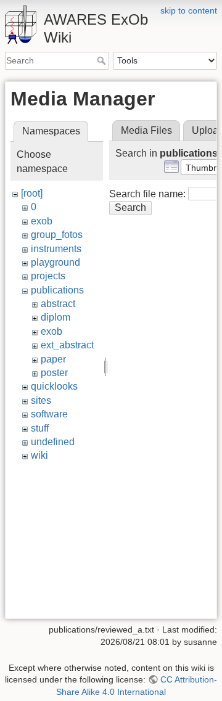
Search (103, 60)
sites (41, 400)
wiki (39, 455)
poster (54, 372)
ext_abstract (67, 345)
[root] (32, 193)
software (49, 414)
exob (41, 221)
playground (55, 262)
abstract (58, 303)
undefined (53, 442)
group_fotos (57, 234)
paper (53, 359)
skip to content (188, 10)
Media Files (146, 130)
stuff (40, 428)
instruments (56, 249)
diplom (55, 317)
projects (48, 276)
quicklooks (54, 386)
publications (57, 290)
